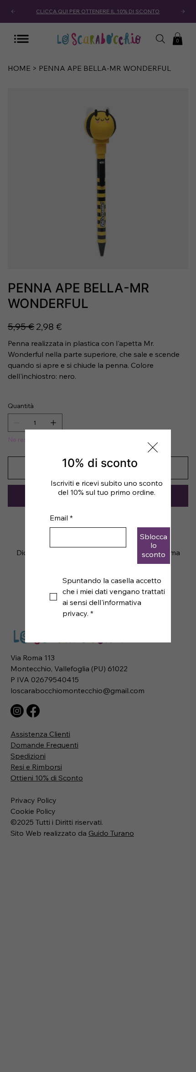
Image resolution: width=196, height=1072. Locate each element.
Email (61, 517)
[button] (153, 447)
